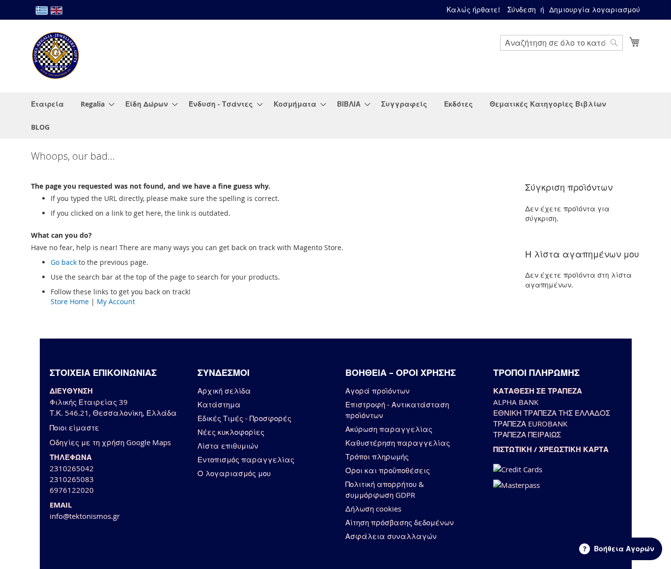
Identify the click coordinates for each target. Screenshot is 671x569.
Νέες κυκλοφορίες (230, 432)
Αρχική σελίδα (224, 391)
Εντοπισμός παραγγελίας (245, 459)
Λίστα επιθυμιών (227, 446)
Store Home (70, 301)
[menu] (335, 115)
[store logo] (55, 55)
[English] (56, 10)
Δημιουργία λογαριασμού (594, 9)
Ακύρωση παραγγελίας (388, 429)
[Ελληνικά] (42, 10)
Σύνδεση (521, 9)
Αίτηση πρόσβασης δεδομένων (399, 522)
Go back (64, 262)
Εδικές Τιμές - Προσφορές (244, 418)
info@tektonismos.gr (85, 516)
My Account (116, 301)
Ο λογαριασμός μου (234, 473)
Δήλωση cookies (373, 508)
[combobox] (561, 43)
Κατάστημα (219, 404)
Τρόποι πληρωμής (377, 456)
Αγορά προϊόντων (377, 391)
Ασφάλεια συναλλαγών (391, 536)
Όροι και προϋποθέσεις (387, 470)
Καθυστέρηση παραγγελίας (397, 443)
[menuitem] (47, 103)
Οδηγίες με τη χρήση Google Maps (110, 442)
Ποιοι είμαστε (74, 427)
